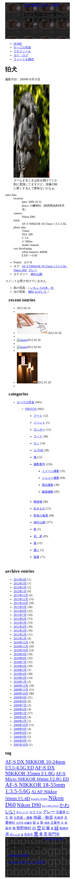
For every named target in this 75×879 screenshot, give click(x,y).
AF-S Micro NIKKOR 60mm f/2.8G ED (37, 776)
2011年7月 (20, 615)
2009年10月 (21, 693)
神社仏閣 (36, 274)
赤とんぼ (15, 834)
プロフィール (22, 51)
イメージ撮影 (50, 471)
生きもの (39, 508)
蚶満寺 (64, 828)
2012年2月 (20, 587)
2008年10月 (21, 725)
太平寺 (20, 823)
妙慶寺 (28, 822)
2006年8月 (20, 740)
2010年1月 (20, 681)
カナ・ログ (21, 55)
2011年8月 (20, 611)
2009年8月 (20, 701)
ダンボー (39, 429)
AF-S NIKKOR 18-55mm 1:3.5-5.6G (44, 266)
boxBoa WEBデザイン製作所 (27, 862)
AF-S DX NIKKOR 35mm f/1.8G (30, 770)
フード (38, 436)
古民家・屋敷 (23, 817)
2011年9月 (20, 607)
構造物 (38, 501)
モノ (36, 443)
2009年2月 (20, 721)
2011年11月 (21, 599)
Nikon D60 (20, 270)
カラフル (35, 812)
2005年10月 (21, 744)
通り (36, 550)
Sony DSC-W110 (50, 806)
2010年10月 (21, 650)
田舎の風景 (41, 515)
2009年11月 (21, 689)
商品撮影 (48, 484)
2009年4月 (20, 717)
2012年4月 (20, 579)
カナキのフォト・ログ (41, 5)
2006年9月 (20, 736)
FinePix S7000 (39, 799)
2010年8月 (20, 658)
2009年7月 (20, 705)
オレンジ (22, 812)
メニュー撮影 (50, 477)
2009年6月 (20, 709)
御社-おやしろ (37, 291)
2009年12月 (21, 685)
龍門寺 (54, 834)
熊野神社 (23, 828)
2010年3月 (20, 677)
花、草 (38, 536)
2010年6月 (20, 666)
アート (38, 415)
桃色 (47, 822)
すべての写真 (22, 47)
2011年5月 (20, 622)
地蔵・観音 (43, 817)
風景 (36, 557)
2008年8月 (20, 733)
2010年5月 (20, 670)
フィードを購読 (24, 59)
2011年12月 (21, 595)
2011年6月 (20, 618)
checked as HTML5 (19, 855)
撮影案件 (39, 464)
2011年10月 (21, 603)
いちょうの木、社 (42, 287)
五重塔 (60, 812)
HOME (18, 43)
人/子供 (38, 450)
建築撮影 (48, 491)
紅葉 (46, 828)
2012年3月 (20, 583)
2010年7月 (20, 662)
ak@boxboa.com (54, 838)
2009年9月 (20, 697)
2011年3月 (20, 630)
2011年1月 (20, 638)
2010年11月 (21, 646)
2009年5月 (20, 713)
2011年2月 (20, 634)
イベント (39, 422)
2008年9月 (20, 729)
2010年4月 (20, 674)
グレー (32, 270)
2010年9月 (20, 654)
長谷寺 (28, 834)
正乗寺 (55, 822)
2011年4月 (20, 626)
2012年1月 (20, 591)
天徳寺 (58, 817)
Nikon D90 (29, 805)
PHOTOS (31, 409)
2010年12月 (21, 642)
